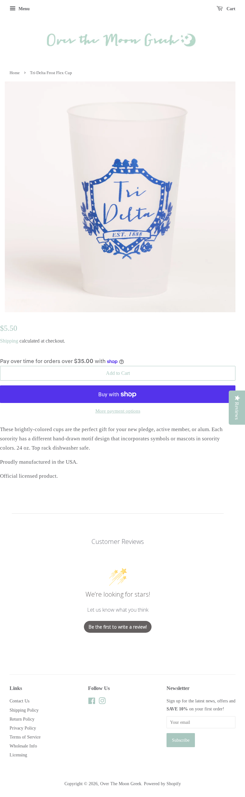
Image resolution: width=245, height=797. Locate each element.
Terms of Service (25, 736)
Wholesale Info (23, 745)
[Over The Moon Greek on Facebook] (91, 702)
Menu (23, 8)
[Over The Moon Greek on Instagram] (102, 702)
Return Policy (22, 719)
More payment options (117, 411)
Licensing (18, 754)
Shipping (9, 341)
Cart (230, 8)
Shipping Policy (24, 710)
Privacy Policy (23, 728)
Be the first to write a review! (118, 627)
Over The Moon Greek (120, 783)
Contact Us (19, 700)
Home (15, 73)
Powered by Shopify (162, 783)
